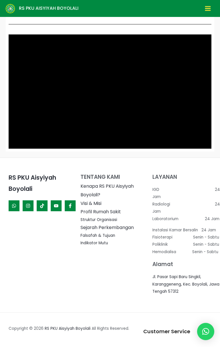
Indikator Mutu (94, 243)
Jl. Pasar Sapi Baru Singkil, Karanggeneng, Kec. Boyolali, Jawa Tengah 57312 (185, 284)
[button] (205, 331)
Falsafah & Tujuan (97, 235)
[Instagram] (28, 205)
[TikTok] (42, 205)
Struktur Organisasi (98, 219)
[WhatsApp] (14, 205)
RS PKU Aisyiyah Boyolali (68, 328)
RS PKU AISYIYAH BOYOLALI (48, 8)
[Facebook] (70, 205)
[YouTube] (56, 205)
